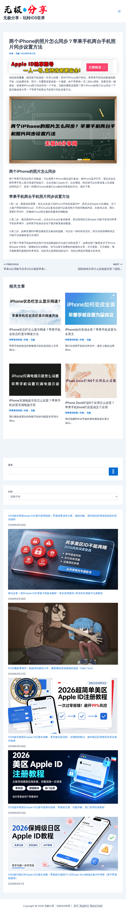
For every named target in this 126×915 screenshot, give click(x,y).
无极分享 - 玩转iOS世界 (24, 17)
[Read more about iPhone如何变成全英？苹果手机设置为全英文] (91, 308)
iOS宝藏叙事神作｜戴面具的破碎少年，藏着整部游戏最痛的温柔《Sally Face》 (51, 668)
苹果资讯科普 (15, 339)
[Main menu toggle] (119, 11)
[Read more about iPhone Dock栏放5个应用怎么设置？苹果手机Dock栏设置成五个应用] (91, 380)
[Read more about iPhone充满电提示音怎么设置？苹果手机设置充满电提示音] (35, 379)
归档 (10, 491)
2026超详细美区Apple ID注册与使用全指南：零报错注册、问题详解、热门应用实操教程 (56, 807)
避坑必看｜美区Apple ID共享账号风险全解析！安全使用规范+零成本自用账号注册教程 (55, 593)
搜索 (10, 464)
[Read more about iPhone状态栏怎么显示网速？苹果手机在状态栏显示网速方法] (35, 308)
